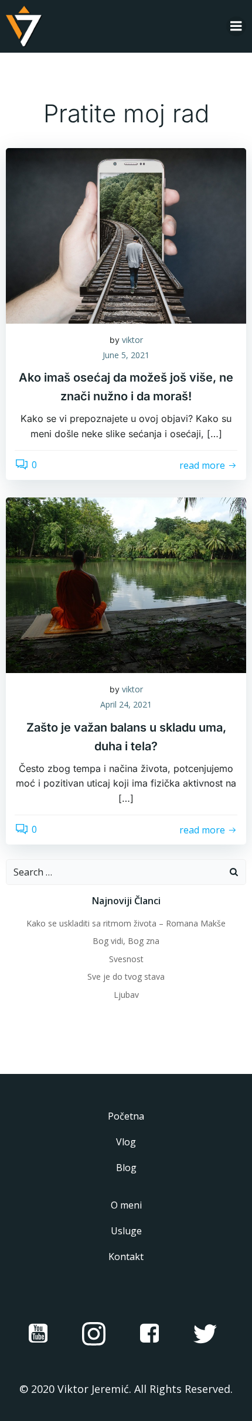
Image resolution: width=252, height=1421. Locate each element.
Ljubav (126, 994)
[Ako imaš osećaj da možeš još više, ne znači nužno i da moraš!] (126, 234)
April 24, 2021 (126, 704)
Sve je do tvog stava (126, 976)
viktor (132, 339)
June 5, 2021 (126, 355)
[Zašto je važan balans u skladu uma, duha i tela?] (126, 584)
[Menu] (236, 26)
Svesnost (126, 959)
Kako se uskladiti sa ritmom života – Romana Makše (126, 923)
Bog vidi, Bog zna (126, 940)
